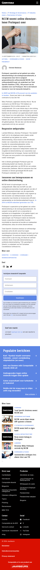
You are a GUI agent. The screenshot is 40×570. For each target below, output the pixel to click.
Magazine (5, 486)
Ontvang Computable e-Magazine (9, 490)
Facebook (26, 519)
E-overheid (14, 255)
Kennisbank (6, 479)
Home (4, 13)
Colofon (4, 519)
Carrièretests (6, 475)
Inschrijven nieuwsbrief (10, 531)
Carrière (17, 443)
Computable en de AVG (10, 523)
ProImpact (6, 62)
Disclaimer (5, 546)
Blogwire (23, 500)
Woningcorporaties (9, 257)
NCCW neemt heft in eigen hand (24, 429)
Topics (4, 499)
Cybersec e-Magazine (9, 495)
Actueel (5, 59)
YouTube (26, 531)
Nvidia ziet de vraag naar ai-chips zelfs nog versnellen (17, 389)
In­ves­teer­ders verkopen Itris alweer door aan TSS (25, 455)
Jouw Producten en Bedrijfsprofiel (26, 479)
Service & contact (8, 527)
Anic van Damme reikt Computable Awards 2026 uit (18, 366)
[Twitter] (11, 266)
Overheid (17, 407)
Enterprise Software (22, 416)
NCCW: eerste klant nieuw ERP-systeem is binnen (24, 420)
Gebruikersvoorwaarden (10, 551)
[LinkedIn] (7, 266)
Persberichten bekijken (28, 497)
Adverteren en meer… (27, 475)
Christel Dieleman (15, 68)
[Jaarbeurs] (20, 565)
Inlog (3, 534)
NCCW (28, 59)
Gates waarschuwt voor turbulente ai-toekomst (18, 382)
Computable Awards (9, 482)
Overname (24, 255)
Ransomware (6, 506)
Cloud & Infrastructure (23, 434)
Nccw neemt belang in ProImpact (22, 438)
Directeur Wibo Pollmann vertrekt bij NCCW (24, 447)
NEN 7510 (5, 510)
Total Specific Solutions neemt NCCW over (25, 411)
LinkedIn (26, 527)
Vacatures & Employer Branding (27, 488)
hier (12, 315)
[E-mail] (4, 266)
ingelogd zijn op (16, 332)
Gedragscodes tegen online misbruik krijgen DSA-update (15, 374)
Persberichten (25, 493)
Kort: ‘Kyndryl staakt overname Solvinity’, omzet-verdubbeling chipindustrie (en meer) (16, 358)
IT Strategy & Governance (17, 13)
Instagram (26, 534)
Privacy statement (8, 556)
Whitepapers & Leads (27, 484)
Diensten (5, 255)
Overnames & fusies (14, 15)
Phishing (5, 503)
